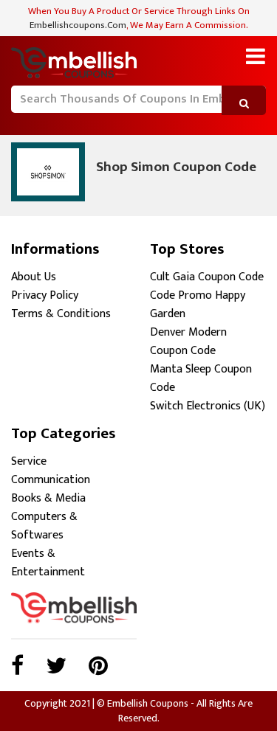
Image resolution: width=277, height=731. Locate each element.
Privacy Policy (44, 295)
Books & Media (48, 498)
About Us (33, 277)
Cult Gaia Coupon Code (207, 277)
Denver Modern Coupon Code (188, 341)
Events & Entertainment (48, 563)
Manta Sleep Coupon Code (201, 378)
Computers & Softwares (44, 526)
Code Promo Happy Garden (197, 304)
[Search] (20, 121)
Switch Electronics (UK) (207, 406)
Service (29, 461)
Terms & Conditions (61, 314)
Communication (50, 480)
